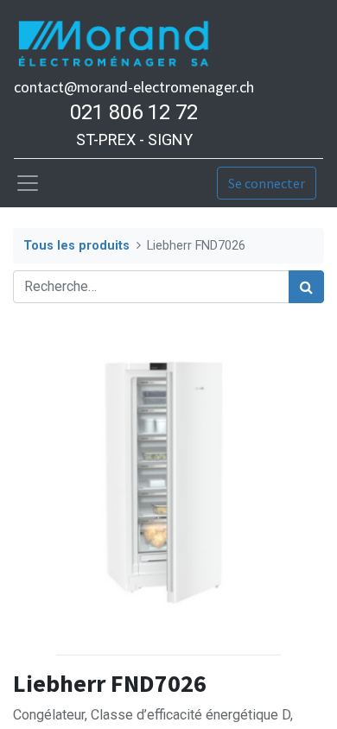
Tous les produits (76, 245)
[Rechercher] (306, 286)
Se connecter (266, 183)
